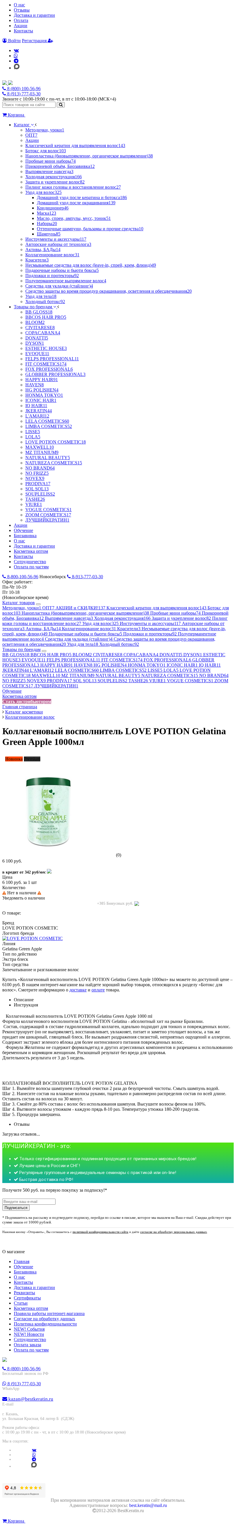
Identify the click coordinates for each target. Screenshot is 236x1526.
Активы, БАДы (43, 628)
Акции (20, 25)
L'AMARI (42, 670)
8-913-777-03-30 (87, 576)
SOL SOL (84, 680)
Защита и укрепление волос (181, 618)
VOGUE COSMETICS (190, 680)
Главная (21, 1261)
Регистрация (35, 40)
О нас (19, 4)
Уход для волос (100, 623)
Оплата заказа (27, 1344)
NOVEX (36, 680)
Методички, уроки (21, 607)
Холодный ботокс (119, 644)
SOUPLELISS (112, 680)
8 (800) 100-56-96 (23, 88)
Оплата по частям (31, 1349)
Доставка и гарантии (34, 15)
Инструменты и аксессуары (150, 623)
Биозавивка (25, 1271)
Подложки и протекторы (150, 633)
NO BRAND (214, 675)
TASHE (138, 680)
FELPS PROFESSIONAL (73, 659)
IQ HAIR (210, 665)
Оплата (21, 20)
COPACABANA (140, 654)
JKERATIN (15, 670)
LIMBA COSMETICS (123, 670)
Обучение (12, 691)
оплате (98, 989)
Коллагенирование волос (89, 628)
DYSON (192, 654)
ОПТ (48, 607)
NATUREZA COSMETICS (169, 675)
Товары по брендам (21, 649)
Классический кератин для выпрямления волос (156, 607)
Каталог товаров (18, 602)
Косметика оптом (19, 696)
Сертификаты (27, 1297)
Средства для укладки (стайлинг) (79, 639)
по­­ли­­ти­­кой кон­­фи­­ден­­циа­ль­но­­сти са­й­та (100, 1232)
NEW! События (29, 1329)
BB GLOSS (15, 654)
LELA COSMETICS (77, 670)
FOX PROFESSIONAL (167, 659)
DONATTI (170, 654)
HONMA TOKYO (146, 665)
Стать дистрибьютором (26, 701)
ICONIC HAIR (182, 665)
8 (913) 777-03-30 (23, 93)
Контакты (23, 30)
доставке (78, 989)
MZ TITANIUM (77, 675)
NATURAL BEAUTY (118, 675)
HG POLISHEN (110, 665)
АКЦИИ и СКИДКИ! (80, 607)
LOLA (170, 670)
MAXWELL (46, 675)
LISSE (155, 670)
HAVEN (83, 665)
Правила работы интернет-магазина (49, 1313)
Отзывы (22, 10)
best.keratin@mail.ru (148, 1505)
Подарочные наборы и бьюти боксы (85, 633)
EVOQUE (33, 659)
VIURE (157, 680)
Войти (14, 40)
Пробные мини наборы (175, 613)
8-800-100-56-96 (22, 576)
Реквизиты (24, 1292)
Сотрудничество (30, 1339)
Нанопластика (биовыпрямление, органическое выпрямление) (85, 613)
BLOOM (82, 654)
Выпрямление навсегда (69, 618)
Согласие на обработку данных (44, 1318)
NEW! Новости (29, 1334)
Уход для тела (82, 644)
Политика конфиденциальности (45, 1323)
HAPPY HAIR (56, 665)
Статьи (21, 1303)
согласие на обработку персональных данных (173, 1232)
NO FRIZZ (14, 680)
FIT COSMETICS (121, 659)
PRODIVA (59, 680)
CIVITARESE (107, 654)
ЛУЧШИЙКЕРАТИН (56, 685)
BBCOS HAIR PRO (51, 654)
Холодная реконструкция (122, 618)
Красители (128, 628)
